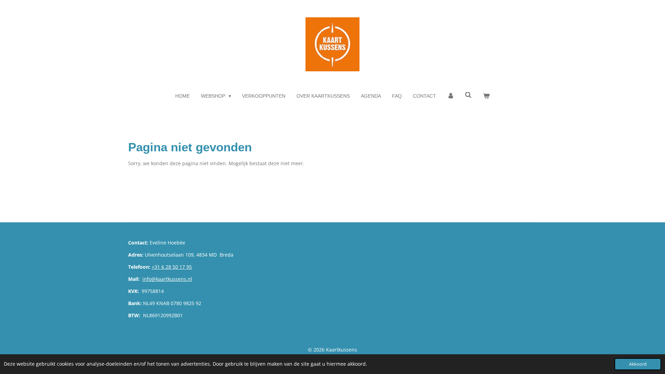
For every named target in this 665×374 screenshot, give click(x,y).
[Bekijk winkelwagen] (486, 96)
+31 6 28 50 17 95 (172, 267)
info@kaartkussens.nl (167, 279)
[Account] (450, 96)
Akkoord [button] (638, 364)
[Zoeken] (468, 95)
